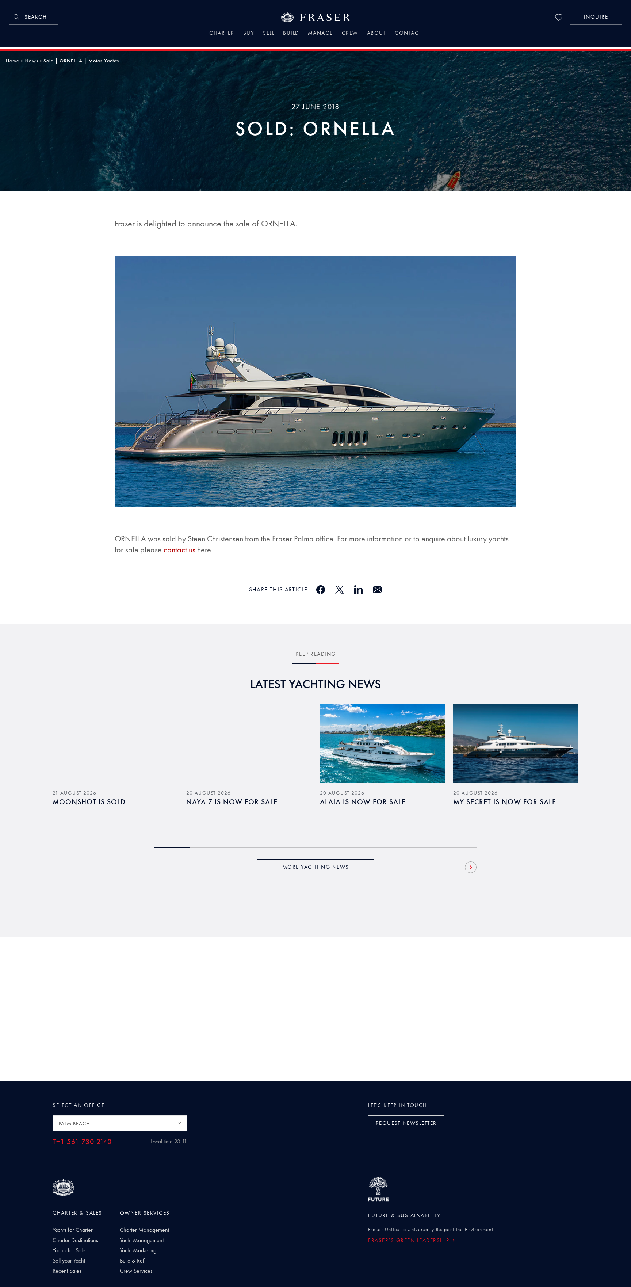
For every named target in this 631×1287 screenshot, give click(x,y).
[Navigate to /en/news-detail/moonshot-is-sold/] (115, 743)
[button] (596, 17)
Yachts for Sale (69, 1250)
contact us (179, 549)
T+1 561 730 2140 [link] (82, 1141)
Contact (408, 34)
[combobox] (120, 1123)
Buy (249, 34)
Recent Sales (67, 1271)
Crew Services (136, 1271)
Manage (320, 34)
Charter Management (144, 1230)
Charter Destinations (75, 1240)
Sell (268, 34)
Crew (350, 34)
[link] (33, 17)
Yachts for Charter (73, 1230)
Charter (221, 34)
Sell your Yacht (69, 1261)
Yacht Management (142, 1240)
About (376, 34)
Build (291, 34)
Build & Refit (133, 1261)
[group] (115, 766)
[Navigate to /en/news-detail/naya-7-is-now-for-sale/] (248, 743)
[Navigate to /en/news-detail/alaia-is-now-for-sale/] (382, 743)
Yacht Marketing (138, 1250)
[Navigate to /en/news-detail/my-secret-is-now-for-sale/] (515, 743)
